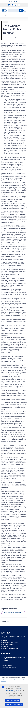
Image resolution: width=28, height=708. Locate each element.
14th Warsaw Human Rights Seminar (17, 15)
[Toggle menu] (25, 10)
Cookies (15, 679)
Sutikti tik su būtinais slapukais (14, 704)
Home (2, 15)
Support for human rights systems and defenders (11, 613)
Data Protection (22, 679)
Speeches (7, 15)
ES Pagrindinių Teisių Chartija (10, 642)
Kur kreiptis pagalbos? (8, 644)
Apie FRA (5, 640)
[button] (9, 5)
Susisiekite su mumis (6, 665)
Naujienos (5, 646)
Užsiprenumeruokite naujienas (10, 648)
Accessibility (3, 681)
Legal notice (10, 679)
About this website (4, 679)
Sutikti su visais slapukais (12, 700)
